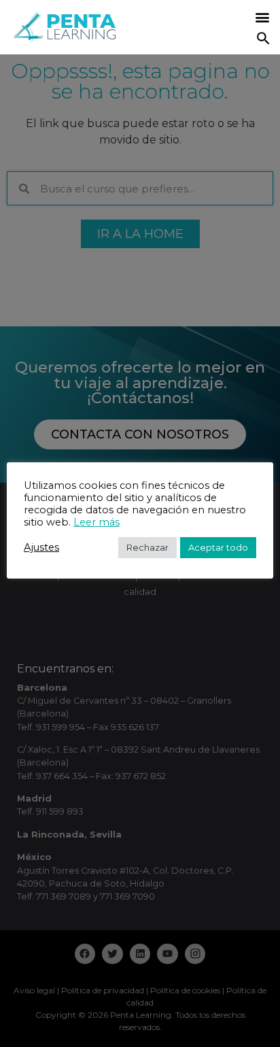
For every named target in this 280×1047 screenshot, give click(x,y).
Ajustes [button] (41, 547)
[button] (262, 17)
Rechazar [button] (147, 547)
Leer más (96, 522)
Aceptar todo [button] (218, 547)
